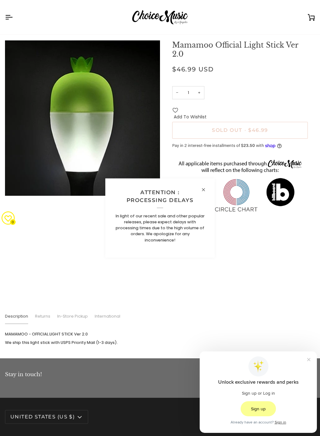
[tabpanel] (160, 338)
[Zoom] (16, 184)
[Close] (206, 190)
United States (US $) (42, 417)
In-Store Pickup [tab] (72, 316)
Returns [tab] (42, 316)
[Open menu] (14, 17)
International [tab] (107, 316)
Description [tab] (16, 316)
